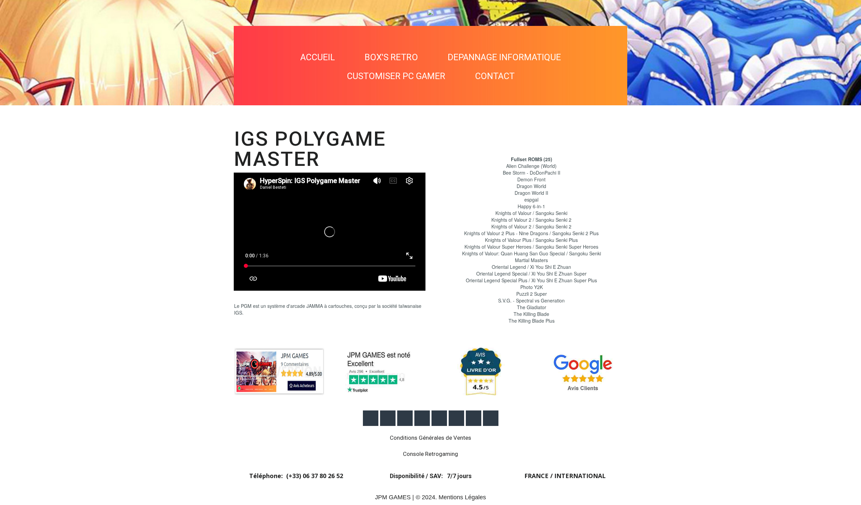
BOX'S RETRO (391, 57)
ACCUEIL (317, 57)
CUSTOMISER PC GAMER (396, 76)
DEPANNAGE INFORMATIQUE (504, 57)
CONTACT (495, 76)
